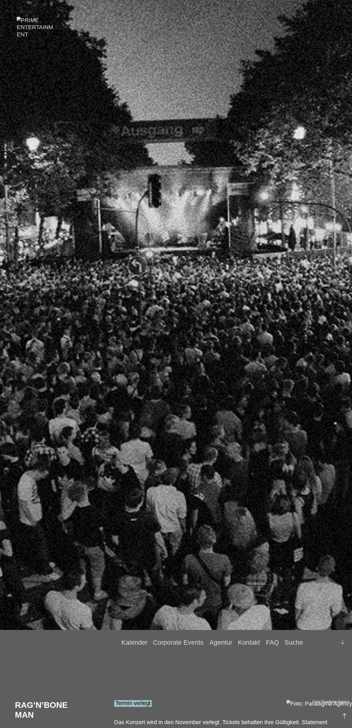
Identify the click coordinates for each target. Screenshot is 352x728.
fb (321, 642)
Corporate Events (178, 642)
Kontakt (249, 642)
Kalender (134, 642)
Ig (330, 642)
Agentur (220, 642)
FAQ (272, 642)
